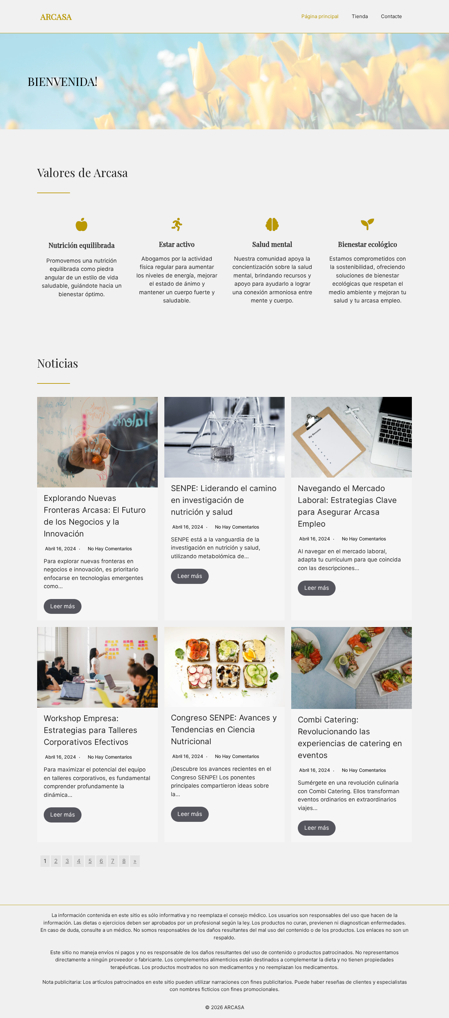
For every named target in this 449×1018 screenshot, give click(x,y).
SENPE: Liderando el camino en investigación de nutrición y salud (223, 500)
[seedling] (367, 224)
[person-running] (177, 224)
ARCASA (56, 16)
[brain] (272, 224)
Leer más (62, 606)
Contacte (391, 16)
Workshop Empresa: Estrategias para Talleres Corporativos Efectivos (90, 730)
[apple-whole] (81, 224)
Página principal (320, 16)
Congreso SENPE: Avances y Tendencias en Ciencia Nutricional (224, 729)
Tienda (360, 16)
